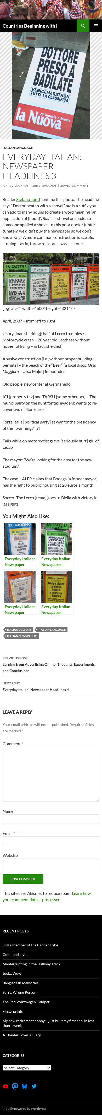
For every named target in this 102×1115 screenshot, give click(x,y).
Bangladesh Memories (20, 983)
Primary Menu (95, 25)
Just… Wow (12, 973)
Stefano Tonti (28, 199)
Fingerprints (13, 1011)
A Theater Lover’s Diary (22, 1035)
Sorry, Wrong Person (19, 992)
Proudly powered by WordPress (24, 1109)
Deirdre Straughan (41, 186)
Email (9, 833)
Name (9, 811)
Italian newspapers (22, 636)
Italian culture (19, 629)
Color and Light (15, 954)
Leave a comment (74, 186)
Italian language (18, 148)
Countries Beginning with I (30, 26)
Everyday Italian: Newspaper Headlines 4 (36, 686)
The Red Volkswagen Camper (26, 1002)
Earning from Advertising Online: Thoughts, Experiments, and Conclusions (49, 664)
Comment (13, 743)
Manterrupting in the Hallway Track (31, 964)
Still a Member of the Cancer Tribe (30, 945)
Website (10, 855)
